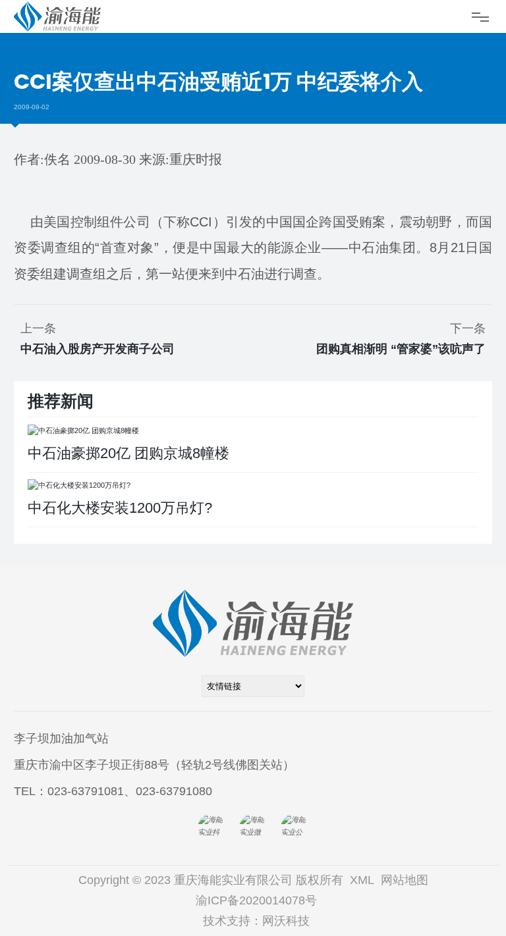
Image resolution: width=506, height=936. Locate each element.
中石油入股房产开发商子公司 (97, 348)
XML (362, 880)
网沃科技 (286, 920)
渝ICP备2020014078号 (256, 900)
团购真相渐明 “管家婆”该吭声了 (401, 348)
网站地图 (404, 880)
